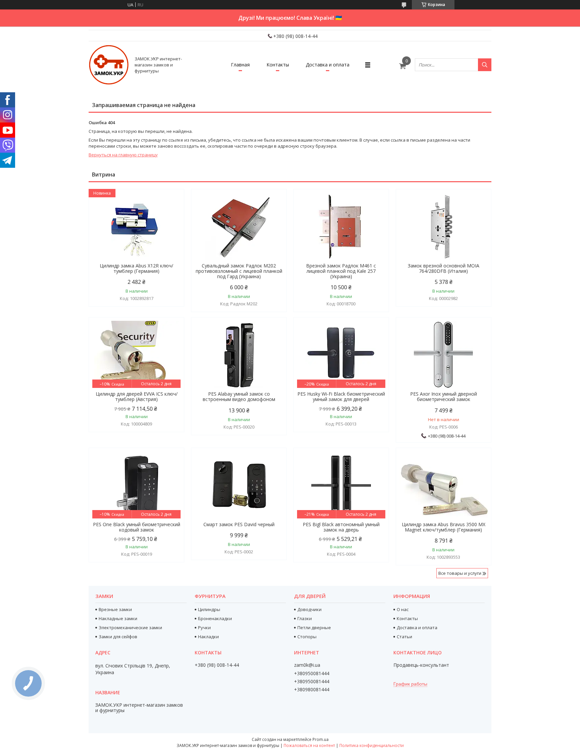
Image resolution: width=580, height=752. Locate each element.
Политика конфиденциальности (371, 745)
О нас (402, 609)
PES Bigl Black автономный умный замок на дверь (341, 527)
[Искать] (484, 64)
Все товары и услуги (459, 573)
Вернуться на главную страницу (123, 155)
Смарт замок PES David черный (239, 524)
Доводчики (309, 609)
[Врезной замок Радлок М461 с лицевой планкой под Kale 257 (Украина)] (341, 226)
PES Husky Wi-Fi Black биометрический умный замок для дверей (341, 396)
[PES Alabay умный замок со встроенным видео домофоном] (239, 354)
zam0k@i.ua (307, 665)
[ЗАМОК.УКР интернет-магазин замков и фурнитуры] (109, 65)
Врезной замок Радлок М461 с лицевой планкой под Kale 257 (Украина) (341, 271)
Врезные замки (115, 609)
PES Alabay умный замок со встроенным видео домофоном (239, 396)
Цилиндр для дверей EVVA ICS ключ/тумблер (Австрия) (137, 396)
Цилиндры (209, 609)
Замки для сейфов (118, 637)
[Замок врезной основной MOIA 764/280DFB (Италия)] (443, 226)
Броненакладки (215, 618)
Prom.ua (320, 739)
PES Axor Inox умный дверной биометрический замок (443, 396)
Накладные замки (118, 618)
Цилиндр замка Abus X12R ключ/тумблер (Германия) (136, 268)
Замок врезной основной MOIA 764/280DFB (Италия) (443, 268)
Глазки (304, 618)
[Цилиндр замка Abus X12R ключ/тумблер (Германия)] (136, 226)
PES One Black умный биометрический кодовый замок (136, 527)
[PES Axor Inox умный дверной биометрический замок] (443, 354)
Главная (240, 64)
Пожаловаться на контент (309, 745)
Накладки (208, 637)
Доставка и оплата (327, 64)
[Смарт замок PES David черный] (239, 484)
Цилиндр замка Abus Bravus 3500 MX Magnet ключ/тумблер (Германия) (443, 527)
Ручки (204, 627)
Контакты (278, 64)
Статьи (404, 637)
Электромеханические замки (130, 627)
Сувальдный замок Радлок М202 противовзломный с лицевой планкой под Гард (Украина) (239, 271)
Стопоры (307, 637)
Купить (171, 206)
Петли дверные (314, 627)
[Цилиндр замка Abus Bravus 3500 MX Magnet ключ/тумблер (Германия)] (443, 484)
